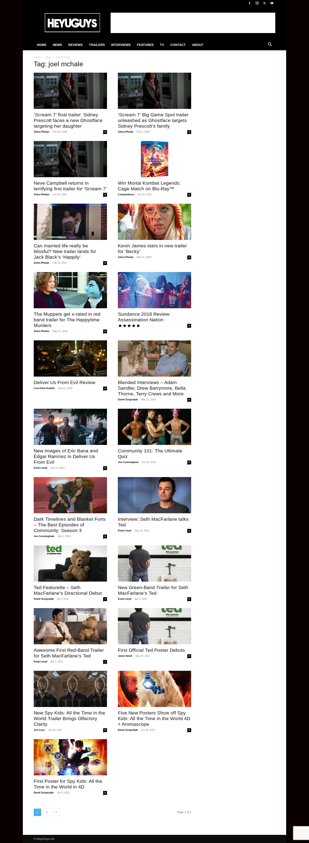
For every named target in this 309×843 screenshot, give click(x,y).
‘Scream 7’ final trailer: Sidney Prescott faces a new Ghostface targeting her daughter (68, 120)
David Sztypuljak (128, 399)
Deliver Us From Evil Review (64, 382)
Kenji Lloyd (40, 467)
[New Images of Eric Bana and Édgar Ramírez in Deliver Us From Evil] (70, 427)
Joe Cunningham (128, 462)
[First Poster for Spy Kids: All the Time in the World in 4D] (70, 757)
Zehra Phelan (41, 131)
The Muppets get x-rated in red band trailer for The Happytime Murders (67, 319)
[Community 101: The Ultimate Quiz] (154, 427)
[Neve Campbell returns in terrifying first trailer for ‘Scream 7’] (70, 159)
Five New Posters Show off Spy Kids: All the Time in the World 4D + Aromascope (154, 718)
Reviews (75, 45)
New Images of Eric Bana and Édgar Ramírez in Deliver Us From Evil (66, 456)
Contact (178, 45)
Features (145, 45)
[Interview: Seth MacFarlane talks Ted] (154, 495)
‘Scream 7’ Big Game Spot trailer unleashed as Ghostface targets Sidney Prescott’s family (153, 120)
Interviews (121, 45)
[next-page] (56, 812)
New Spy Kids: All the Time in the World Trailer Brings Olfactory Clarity (69, 718)
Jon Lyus (39, 729)
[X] (264, 3)
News (57, 45)
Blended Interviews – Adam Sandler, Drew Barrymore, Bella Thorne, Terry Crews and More (152, 388)
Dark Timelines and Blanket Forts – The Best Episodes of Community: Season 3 (70, 524)
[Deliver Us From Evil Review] (70, 358)
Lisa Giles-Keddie (44, 388)
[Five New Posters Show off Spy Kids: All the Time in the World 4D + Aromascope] (154, 689)
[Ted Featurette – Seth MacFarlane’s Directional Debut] (70, 563)
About (197, 45)
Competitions (126, 194)
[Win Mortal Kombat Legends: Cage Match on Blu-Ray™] (154, 159)
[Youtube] (272, 3)
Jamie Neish (125, 655)
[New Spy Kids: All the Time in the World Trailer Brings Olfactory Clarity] (70, 689)
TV (162, 45)
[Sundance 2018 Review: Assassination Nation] (154, 290)
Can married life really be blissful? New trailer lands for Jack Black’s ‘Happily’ (65, 251)
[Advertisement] (193, 23)
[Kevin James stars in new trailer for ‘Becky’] (154, 222)
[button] (269, 45)
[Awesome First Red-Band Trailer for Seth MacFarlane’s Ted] (70, 626)
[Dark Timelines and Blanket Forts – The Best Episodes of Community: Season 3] (70, 495)
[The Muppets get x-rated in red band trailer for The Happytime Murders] (70, 290)
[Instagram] (257, 3)
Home (41, 45)
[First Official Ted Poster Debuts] (154, 626)
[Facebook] (249, 3)
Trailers (97, 45)
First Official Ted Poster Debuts (151, 650)
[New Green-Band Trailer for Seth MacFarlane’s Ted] (154, 563)
